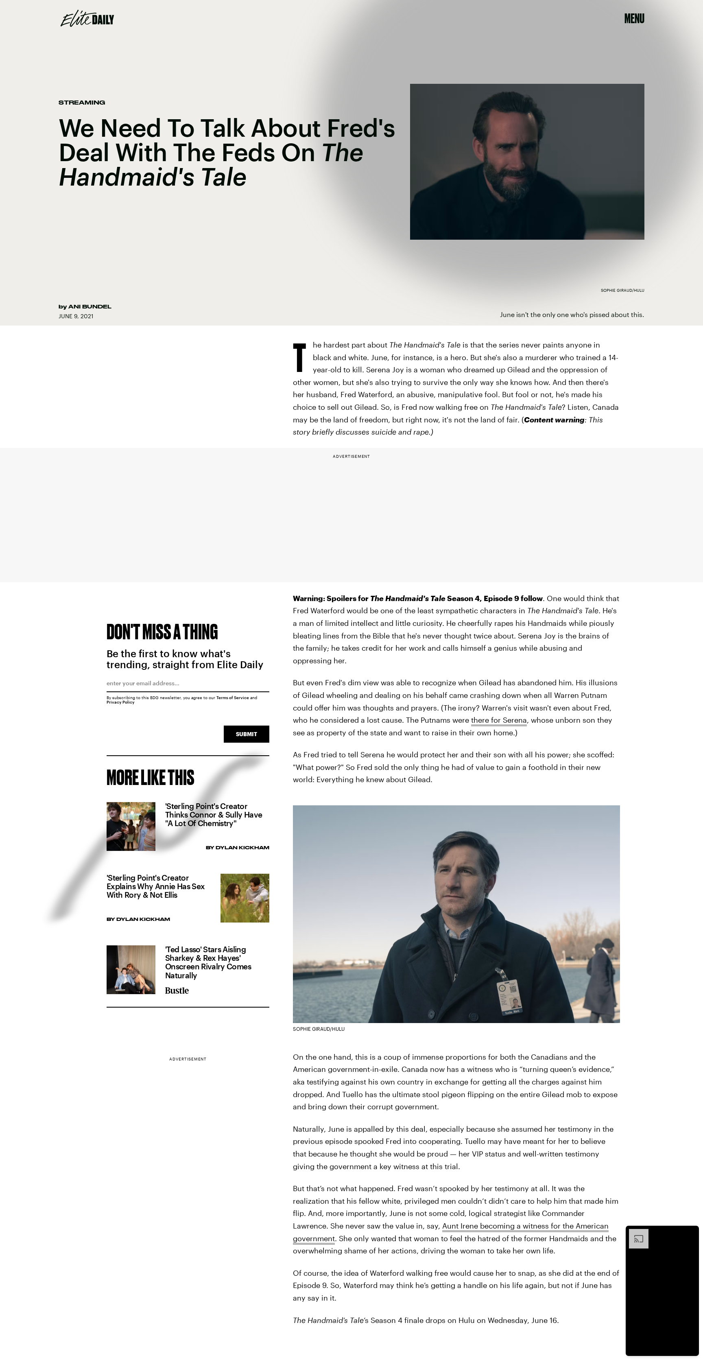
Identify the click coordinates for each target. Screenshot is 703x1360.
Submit (246, 734)
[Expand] (634, 1233)
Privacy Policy (121, 702)
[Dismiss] (689, 1233)
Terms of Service (232, 697)
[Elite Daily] (87, 18)
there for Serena (499, 719)
